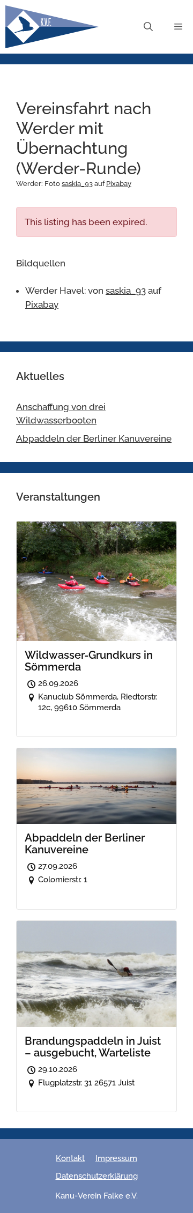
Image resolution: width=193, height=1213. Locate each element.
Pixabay (118, 184)
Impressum (116, 1158)
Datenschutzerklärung (97, 1176)
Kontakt (70, 1158)
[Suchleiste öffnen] (148, 27)
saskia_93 (77, 184)
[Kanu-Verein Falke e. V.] (52, 27)
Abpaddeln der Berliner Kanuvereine (94, 438)
